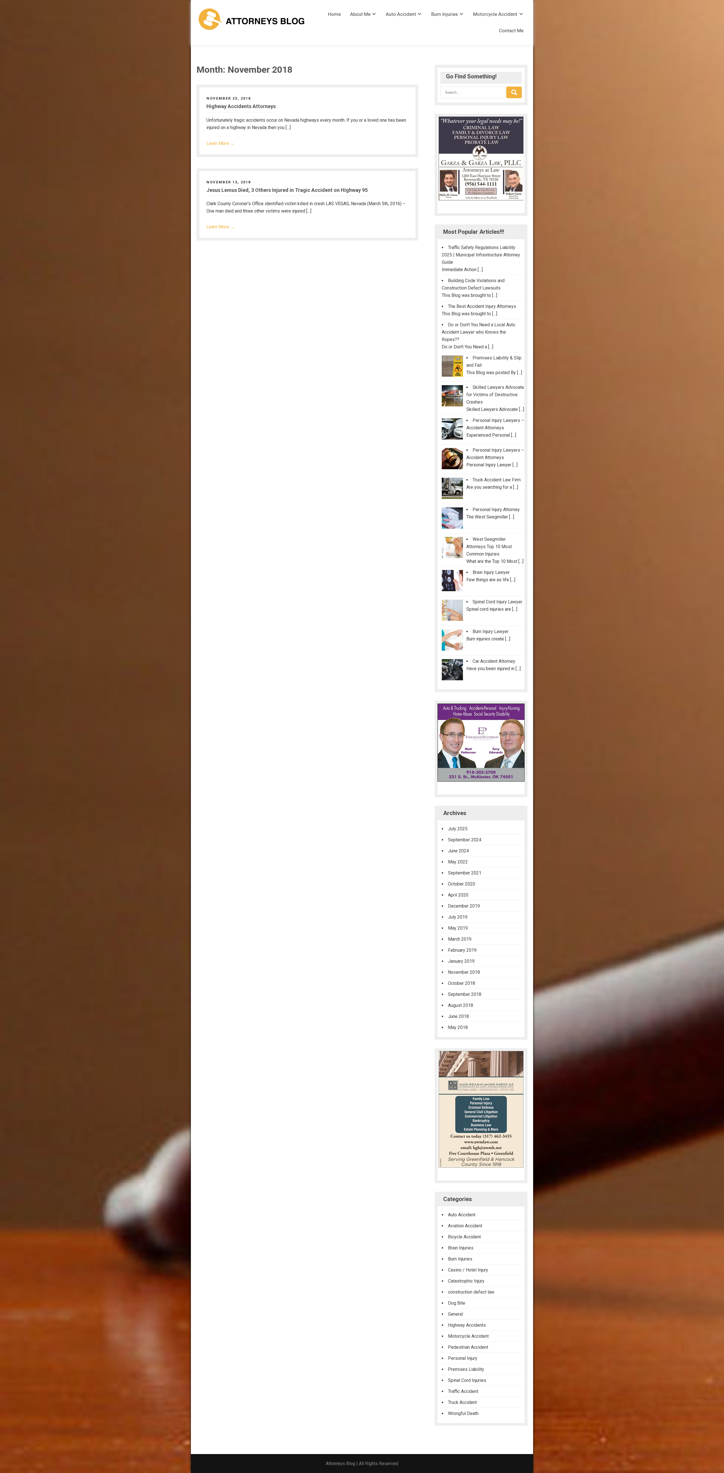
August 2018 (460, 1005)
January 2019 (461, 961)
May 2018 (458, 1027)
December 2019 (464, 906)
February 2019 (462, 950)
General (455, 1314)
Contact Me (511, 30)
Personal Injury (462, 1358)
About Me (360, 14)
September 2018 (464, 994)
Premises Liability (466, 1369)
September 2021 (464, 873)
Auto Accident (401, 14)
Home (334, 14)
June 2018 (458, 1016)
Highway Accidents (467, 1325)
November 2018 (464, 972)
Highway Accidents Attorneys (241, 106)
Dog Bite (456, 1303)
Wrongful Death (463, 1413)
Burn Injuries (444, 14)
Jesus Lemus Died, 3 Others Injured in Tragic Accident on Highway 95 (287, 190)
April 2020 (458, 895)
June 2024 (458, 851)
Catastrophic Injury (466, 1281)
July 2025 (457, 828)
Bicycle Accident (464, 1237)
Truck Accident (462, 1402)
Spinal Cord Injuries (467, 1380)
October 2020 (461, 884)
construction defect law (471, 1292)
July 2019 (457, 917)
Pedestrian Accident (468, 1347)
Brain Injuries (460, 1248)
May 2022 (458, 862)
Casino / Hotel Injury (468, 1270)
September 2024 (464, 839)
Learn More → (220, 143)
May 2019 (458, 928)
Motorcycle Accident (495, 14)
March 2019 (459, 939)
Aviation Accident (465, 1225)
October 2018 (461, 983)
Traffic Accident (463, 1391)
